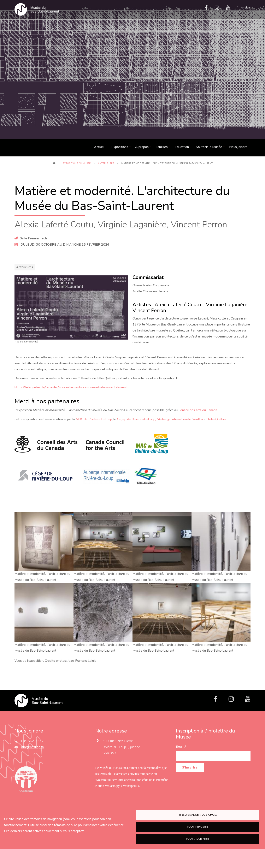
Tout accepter (197, 839)
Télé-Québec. (217, 419)
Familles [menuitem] (162, 148)
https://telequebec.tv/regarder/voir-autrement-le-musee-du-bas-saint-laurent (70, 387)
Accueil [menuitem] (99, 147)
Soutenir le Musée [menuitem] (209, 148)
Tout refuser (197, 827)
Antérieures (24, 267)
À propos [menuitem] (142, 148)
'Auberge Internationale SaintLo (180, 419)
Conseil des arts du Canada (197, 410)
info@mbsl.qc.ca (32, 747)
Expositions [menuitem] (119, 148)
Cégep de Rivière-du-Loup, (136, 419)
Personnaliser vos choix (197, 815)
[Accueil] (38, 700)
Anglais (246, 8)
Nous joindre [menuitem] (238, 147)
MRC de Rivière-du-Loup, (94, 419)
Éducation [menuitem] (182, 148)
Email (181, 747)
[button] (71, 307)
